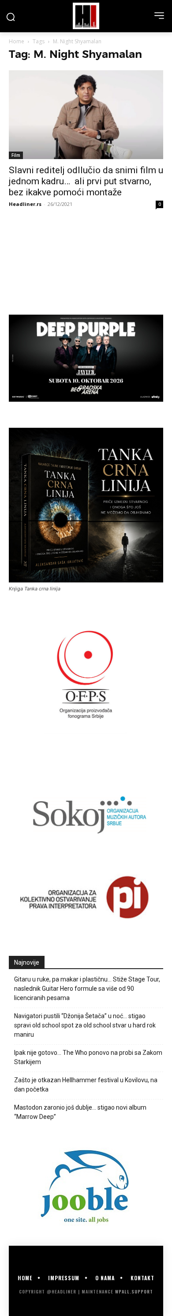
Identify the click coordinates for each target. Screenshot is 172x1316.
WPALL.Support (134, 1291)
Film (15, 155)
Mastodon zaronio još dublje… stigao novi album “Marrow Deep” (80, 1112)
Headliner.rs (25, 204)
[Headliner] (86, 16)
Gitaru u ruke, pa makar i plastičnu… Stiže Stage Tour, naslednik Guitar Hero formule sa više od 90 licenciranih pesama (87, 988)
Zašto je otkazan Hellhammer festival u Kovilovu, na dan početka (85, 1084)
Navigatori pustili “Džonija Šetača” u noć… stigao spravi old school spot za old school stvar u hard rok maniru (85, 1025)
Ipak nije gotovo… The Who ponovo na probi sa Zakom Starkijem (88, 1057)
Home (16, 41)
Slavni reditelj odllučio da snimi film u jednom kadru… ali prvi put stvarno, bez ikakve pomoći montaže (86, 181)
